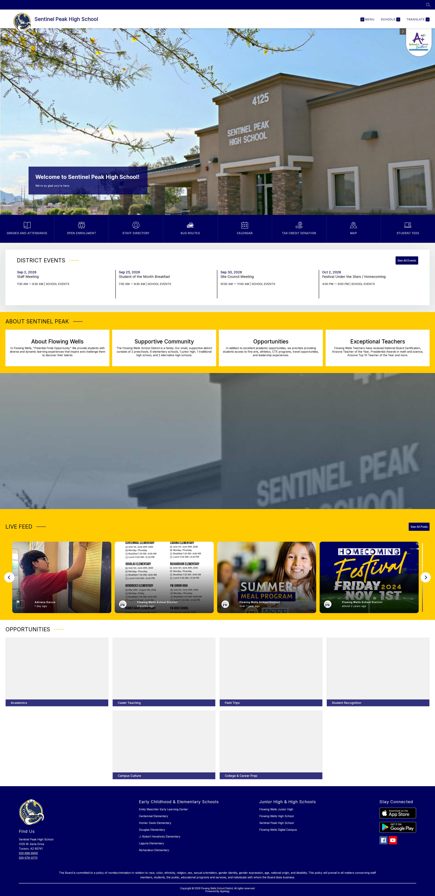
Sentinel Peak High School (276, 823)
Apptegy (225, 891)
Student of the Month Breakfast (145, 276)
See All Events (407, 260)
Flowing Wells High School (276, 816)
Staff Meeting (29, 276)
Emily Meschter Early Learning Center (163, 809)
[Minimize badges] (403, 31)
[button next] (426, 577)
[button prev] (9, 577)
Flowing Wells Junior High (276, 809)
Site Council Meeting (238, 276)
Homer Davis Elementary (155, 823)
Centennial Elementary (153, 816)
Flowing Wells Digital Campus (278, 829)
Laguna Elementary (151, 843)
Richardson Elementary (154, 850)
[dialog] (56, 672)
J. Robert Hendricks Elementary (159, 836)
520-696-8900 (28, 853)
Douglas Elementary (152, 829)
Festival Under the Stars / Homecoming (355, 276)
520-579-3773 (28, 857)
